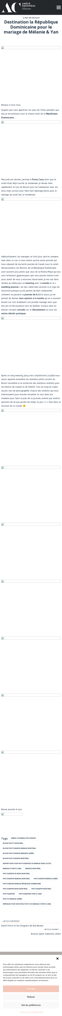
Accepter (31, 988)
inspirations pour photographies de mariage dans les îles (27, 863)
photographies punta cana (30, 894)
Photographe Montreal (41, 889)
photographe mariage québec (46, 879)
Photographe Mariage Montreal (16, 879)
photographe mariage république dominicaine (22, 884)
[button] (57, 958)
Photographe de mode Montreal (16, 874)
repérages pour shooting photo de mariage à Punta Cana (27, 904)
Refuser (31, 997)
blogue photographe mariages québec (18, 853)
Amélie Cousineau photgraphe (23, 838)
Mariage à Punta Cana (12, 869)
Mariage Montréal (33, 869)
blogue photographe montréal (16, 858)
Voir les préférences (31, 1005)
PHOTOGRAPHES (9, 894)
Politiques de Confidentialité (31, 1012)
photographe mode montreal (15, 889)
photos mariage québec (12, 899)
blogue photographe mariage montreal (19, 848)
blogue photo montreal (13, 843)
